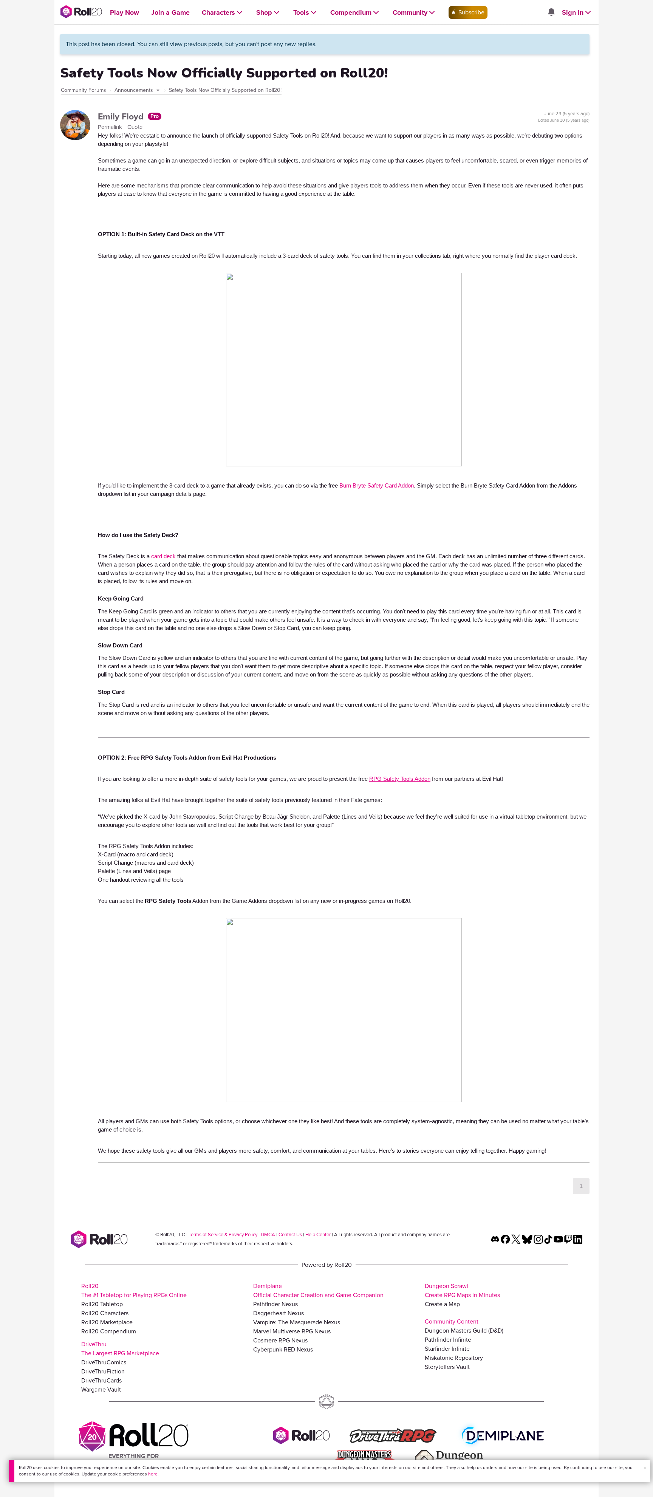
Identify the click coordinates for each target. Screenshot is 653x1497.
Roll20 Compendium (108, 1331)
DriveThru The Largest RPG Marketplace (120, 1349)
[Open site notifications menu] (551, 12)
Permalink (111, 127)
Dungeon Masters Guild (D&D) (464, 1330)
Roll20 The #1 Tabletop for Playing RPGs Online (134, 1290)
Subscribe (470, 12)
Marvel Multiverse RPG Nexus (292, 1331)
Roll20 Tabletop (102, 1304)
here (153, 1474)
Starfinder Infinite (447, 1348)
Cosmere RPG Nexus (280, 1340)
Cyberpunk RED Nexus (283, 1349)
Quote (134, 127)
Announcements (135, 90)
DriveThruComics (103, 1362)
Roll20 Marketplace (107, 1322)
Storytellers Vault (447, 1366)
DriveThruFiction (103, 1371)
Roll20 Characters (104, 1313)
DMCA (268, 1234)
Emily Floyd (122, 116)
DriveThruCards (101, 1380)
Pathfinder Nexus (275, 1304)
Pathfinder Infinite (448, 1339)
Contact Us (290, 1234)
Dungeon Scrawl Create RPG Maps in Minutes (462, 1290)
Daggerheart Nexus (278, 1313)
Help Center (318, 1234)
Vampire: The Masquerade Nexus (296, 1322)
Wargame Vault (101, 1389)
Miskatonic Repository (454, 1357)
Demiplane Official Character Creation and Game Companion (318, 1290)
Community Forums (83, 90)
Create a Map (442, 1304)
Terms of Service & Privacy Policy (223, 1234)
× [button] (645, 1468)
